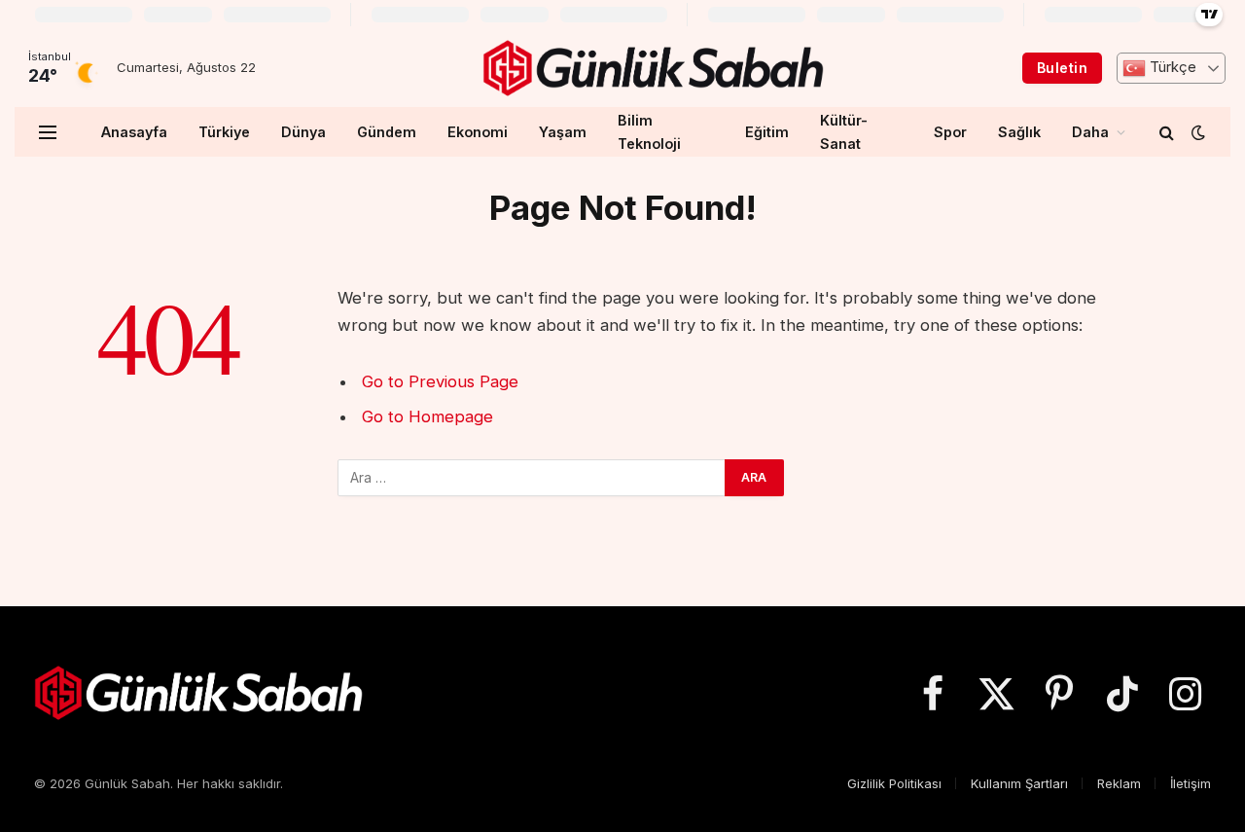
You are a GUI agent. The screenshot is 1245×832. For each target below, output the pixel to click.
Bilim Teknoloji (649, 131)
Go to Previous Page (440, 381)
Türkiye (224, 132)
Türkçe (1171, 67)
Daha (1090, 132)
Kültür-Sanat (844, 131)
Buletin (1062, 67)
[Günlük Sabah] (653, 68)
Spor (950, 132)
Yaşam (563, 132)
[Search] (1167, 132)
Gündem (386, 132)
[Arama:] (532, 477)
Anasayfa (134, 132)
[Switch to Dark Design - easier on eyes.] (1196, 132)
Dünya (303, 132)
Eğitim (767, 132)
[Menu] (47, 132)
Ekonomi (477, 132)
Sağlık (1019, 132)
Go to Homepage (427, 416)
